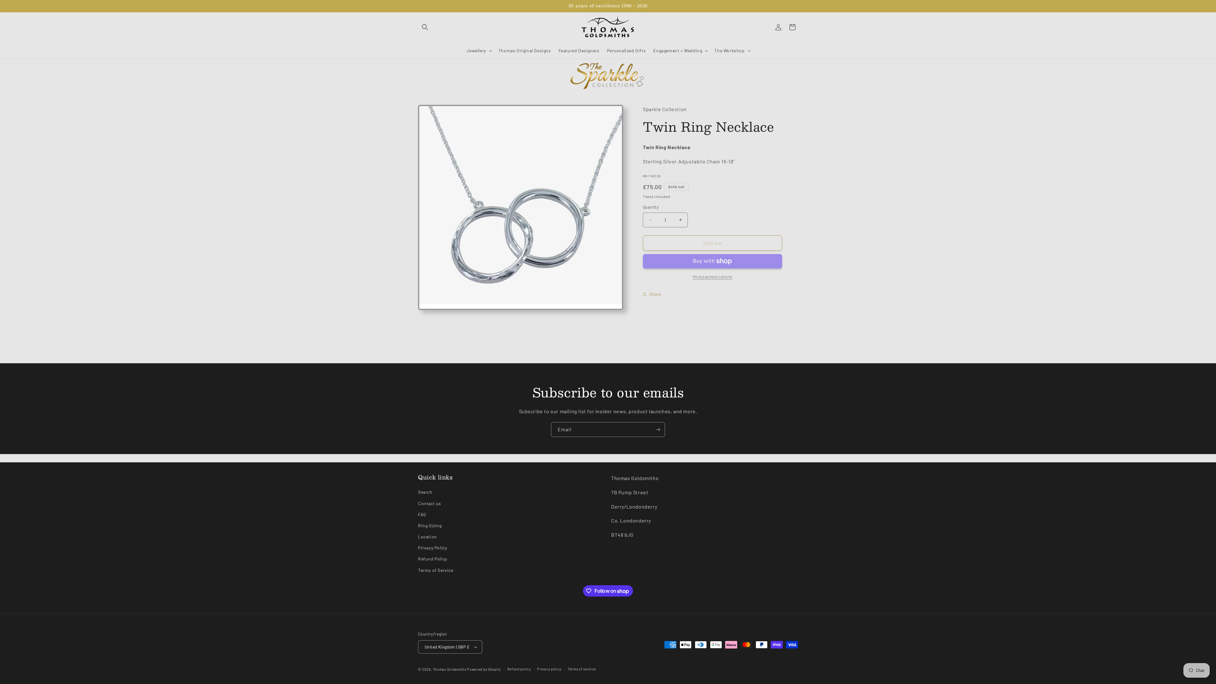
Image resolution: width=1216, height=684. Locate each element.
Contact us (429, 503)
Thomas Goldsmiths (450, 669)
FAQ (422, 514)
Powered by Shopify (484, 669)
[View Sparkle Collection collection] (608, 76)
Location (427, 536)
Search (425, 492)
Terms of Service (435, 570)
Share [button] (655, 294)
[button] (425, 27)
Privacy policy (549, 669)
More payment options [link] (712, 276)
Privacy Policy (432, 547)
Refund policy (519, 669)
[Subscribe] (658, 429)
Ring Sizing (430, 525)
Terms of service (582, 669)
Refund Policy (432, 558)
